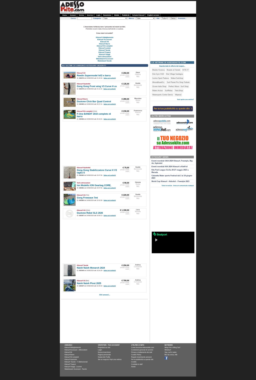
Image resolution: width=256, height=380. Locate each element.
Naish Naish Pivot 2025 (89, 283)
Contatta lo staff (136, 364)
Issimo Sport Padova (160, 78)
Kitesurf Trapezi (105, 52)
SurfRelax (169, 91)
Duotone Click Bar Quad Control (94, 101)
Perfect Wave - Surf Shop (178, 86)
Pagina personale (104, 355)
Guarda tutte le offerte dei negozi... (172, 66)
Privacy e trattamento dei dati (141, 352)
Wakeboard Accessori (104, 59)
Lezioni (79, 367)
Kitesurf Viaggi (104, 54)
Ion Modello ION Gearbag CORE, (94, 185)
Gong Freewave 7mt (87, 197)
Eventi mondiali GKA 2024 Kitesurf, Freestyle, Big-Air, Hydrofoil (172, 162)
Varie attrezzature (104, 57)
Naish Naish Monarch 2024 (91, 268)
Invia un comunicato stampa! (183, 185)
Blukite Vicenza (158, 70)
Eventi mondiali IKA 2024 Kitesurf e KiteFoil (169, 167)
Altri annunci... (104, 295)
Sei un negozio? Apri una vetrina (109, 359)
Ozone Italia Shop (159, 86)
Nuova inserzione (104, 352)
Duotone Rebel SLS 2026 (90, 213)
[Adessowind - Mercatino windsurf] (184, 124)
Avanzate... (182, 18)
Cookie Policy (136, 355)
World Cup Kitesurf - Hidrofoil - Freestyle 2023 (170, 181)
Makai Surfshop (177, 78)
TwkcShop (179, 91)
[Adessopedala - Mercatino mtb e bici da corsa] (162, 124)
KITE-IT (186, 70)
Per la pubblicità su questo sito (142, 359)
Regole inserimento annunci (141, 357)
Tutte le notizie (167, 185)
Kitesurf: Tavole (70, 362)
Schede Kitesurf (138, 15)
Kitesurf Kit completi (104, 46)
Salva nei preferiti (110, 78)
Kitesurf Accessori (104, 40)
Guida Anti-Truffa (104, 357)
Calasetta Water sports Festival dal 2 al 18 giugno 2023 (171, 177)
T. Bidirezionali (82, 362)
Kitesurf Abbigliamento (104, 37)
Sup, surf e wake (171, 352)
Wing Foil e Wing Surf (172, 347)
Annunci (73, 15)
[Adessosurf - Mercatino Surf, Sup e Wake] (184, 131)
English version (153, 15)
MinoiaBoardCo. (158, 82)
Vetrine (81, 15)
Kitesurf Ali (104, 42)
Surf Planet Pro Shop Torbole (178, 82)
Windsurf (168, 350)
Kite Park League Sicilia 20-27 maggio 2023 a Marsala (170, 171)
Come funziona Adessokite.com (142, 347)
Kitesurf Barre (104, 44)
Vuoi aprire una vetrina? (185, 99)
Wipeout (178, 95)
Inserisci (90, 15)
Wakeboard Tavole (105, 61)
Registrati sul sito (104, 347)
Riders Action (157, 91)
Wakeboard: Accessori (73, 369)
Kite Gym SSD (158, 74)
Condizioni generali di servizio (142, 350)
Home (64, 15)
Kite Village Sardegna (174, 74)
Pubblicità (125, 15)
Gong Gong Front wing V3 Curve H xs (97, 86)
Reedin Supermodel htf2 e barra (94, 75)
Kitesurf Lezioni (105, 48)
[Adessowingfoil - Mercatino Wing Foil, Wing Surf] (162, 131)
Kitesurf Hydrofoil (83, 84)
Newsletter (107, 15)
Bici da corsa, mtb (171, 355)
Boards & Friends (173, 70)
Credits (133, 362)
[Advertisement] (147, 7)
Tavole (84, 369)
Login (98, 15)
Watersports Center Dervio (162, 95)
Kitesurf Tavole (104, 50)
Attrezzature (83, 350)
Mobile (116, 15)
